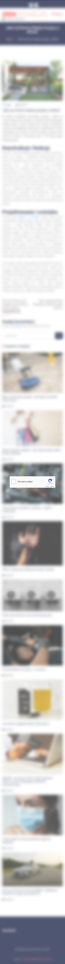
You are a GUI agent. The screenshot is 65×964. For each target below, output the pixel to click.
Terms (51, 486)
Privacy (47, 486)
